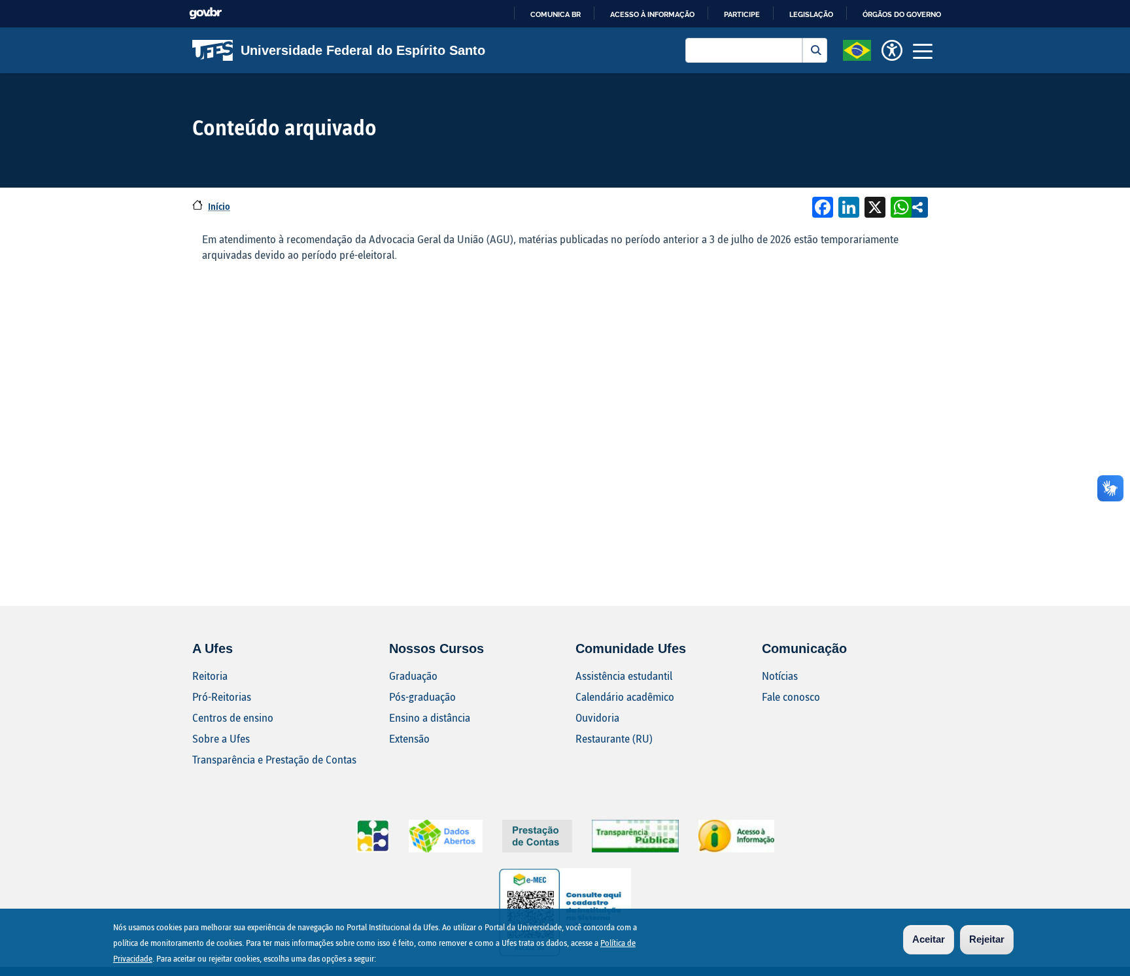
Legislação (811, 14)
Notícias (780, 675)
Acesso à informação (652, 14)
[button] (857, 49)
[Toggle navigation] (923, 50)
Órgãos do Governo (902, 14)
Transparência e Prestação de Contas (274, 759)
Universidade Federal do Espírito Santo (363, 50)
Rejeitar (986, 939)
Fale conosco (791, 696)
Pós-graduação (422, 696)
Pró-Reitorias (221, 696)
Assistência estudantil (623, 675)
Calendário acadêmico (624, 696)
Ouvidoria (597, 717)
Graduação (413, 675)
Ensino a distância (429, 717)
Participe (742, 14)
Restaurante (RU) (614, 738)
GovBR (205, 13)
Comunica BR (555, 14)
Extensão (409, 738)
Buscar (814, 50)
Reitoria (210, 675)
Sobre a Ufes (221, 738)
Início (219, 206)
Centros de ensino (232, 717)
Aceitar (928, 939)
